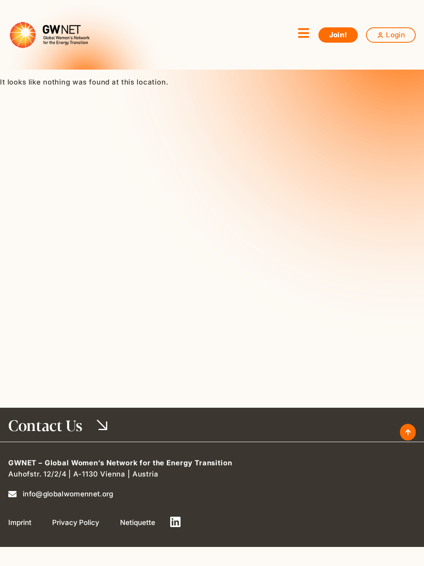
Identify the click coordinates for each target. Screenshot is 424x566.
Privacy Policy (75, 522)
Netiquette (137, 522)
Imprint (19, 522)
